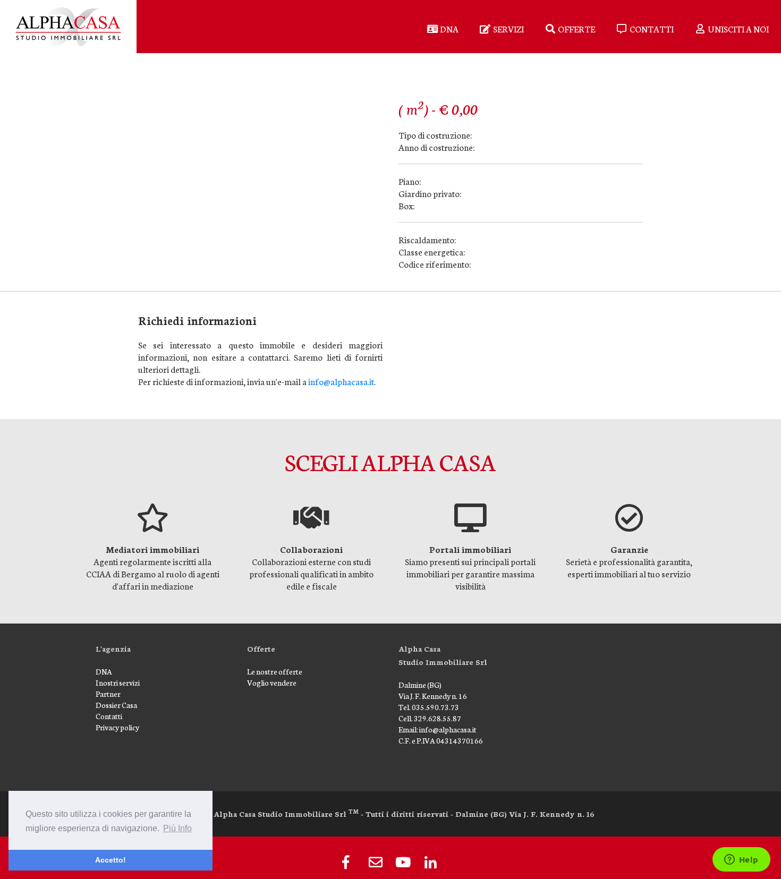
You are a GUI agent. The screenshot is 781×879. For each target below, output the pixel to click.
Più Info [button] (177, 828)
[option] (153, 547)
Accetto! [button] (110, 860)
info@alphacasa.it (341, 381)
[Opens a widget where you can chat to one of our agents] (741, 860)
